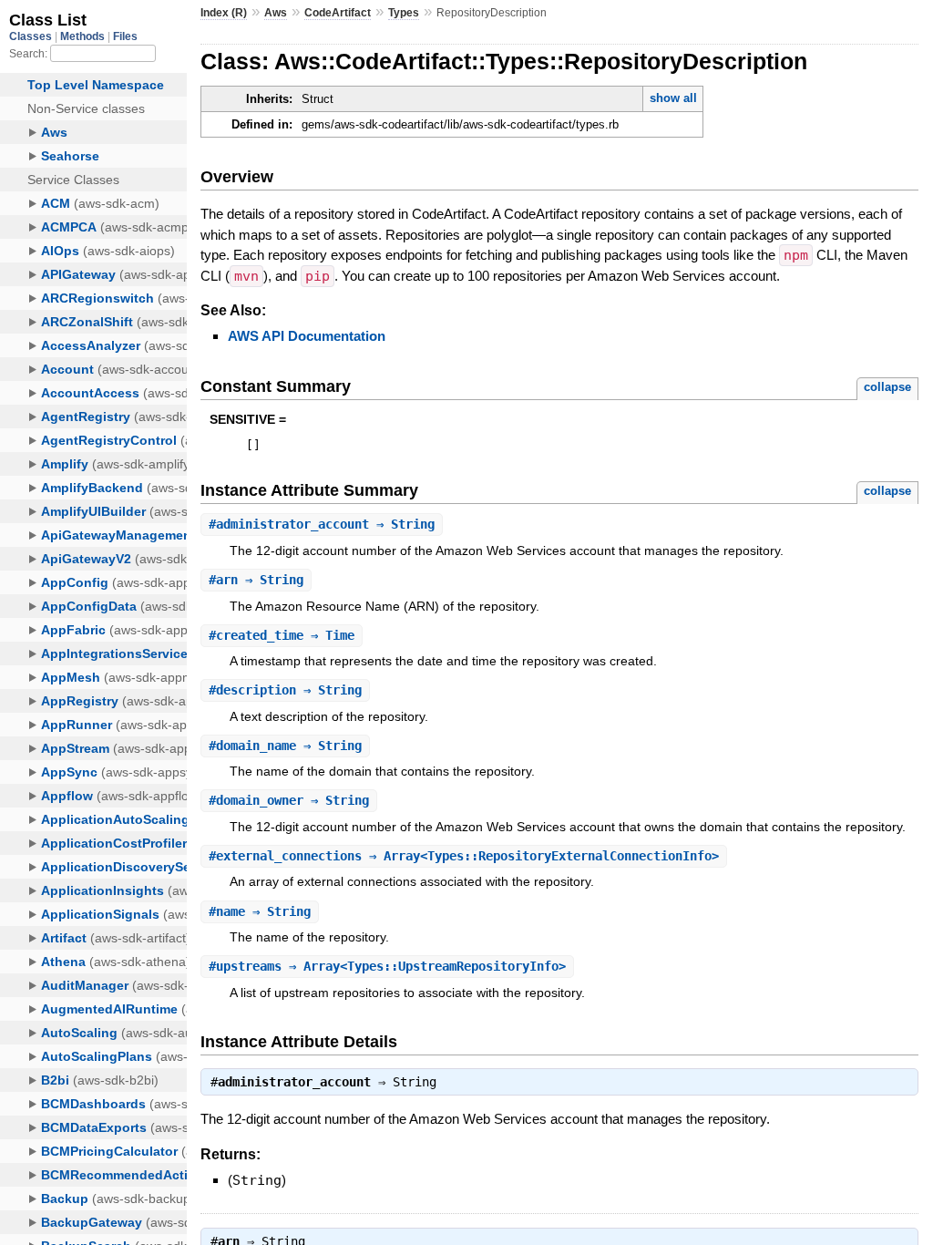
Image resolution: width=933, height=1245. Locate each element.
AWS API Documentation (306, 336)
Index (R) (223, 12)
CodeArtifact (337, 12)
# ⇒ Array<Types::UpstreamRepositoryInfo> (387, 966)
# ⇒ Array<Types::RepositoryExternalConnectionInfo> (464, 856)
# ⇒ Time (281, 635)
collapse (887, 387)
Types (403, 12)
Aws (275, 12)
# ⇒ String (322, 524)
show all (673, 98)
